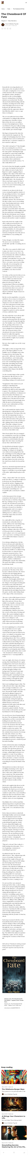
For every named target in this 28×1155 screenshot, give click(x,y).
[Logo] (2, 2)
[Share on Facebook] (2, 28)
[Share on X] (5, 28)
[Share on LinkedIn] (10, 28)
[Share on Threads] (8, 28)
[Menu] (26, 2)
